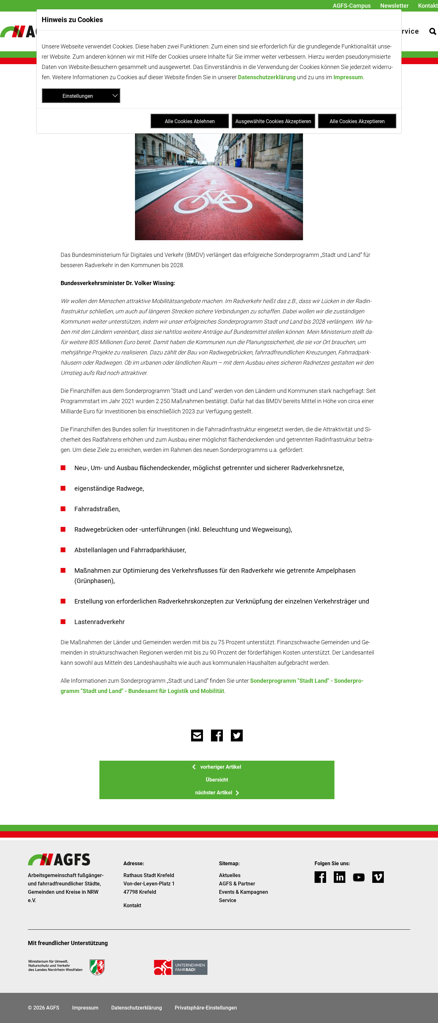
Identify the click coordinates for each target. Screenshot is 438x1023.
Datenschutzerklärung (267, 77)
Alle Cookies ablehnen (190, 121)
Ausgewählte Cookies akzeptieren (273, 121)
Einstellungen (78, 96)
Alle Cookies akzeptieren (357, 121)
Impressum (348, 77)
